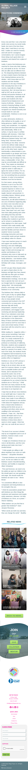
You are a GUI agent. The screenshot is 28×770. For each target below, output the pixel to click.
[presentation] (13, 748)
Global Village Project (9, 7)
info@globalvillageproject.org (13, 703)
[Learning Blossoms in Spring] (14, 558)
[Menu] (25, 7)
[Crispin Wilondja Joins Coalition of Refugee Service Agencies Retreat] (14, 600)
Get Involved (14, 714)
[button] (11, 707)
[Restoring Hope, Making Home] (14, 538)
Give (14, 716)
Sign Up (6, 754)
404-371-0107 (13, 701)
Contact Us (14, 720)
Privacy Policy (14, 723)
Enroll (14, 718)
